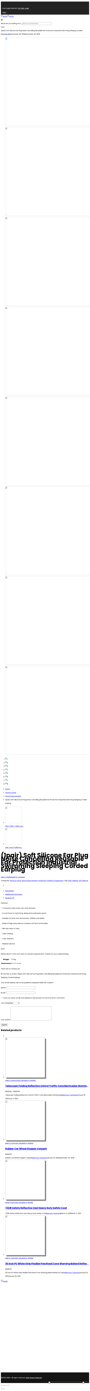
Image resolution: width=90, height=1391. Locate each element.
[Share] (6, 1385)
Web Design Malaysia (34, 1378)
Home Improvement (13, 796)
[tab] (47, 891)
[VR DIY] (4, 16)
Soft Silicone (83, 881)
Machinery (9, 1323)
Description (9, 891)
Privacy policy (10, 1337)
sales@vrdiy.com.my (9, 1371)
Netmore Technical (69, 1095)
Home (7, 789)
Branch (8, 1303)
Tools (7, 1314)
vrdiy (8, 34)
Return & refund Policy (13, 1340)
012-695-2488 (23, 8)
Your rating (5, 1003)
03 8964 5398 (6, 1367)
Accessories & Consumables (16, 1317)
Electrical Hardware (12, 1320)
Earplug (75, 881)
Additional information (13, 894)
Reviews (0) (9, 898)
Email (3, 993)
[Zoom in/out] (2, 1385)
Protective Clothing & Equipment (50, 881)
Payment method (12, 1334)
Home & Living (10, 793)
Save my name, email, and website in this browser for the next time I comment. (34, 998)
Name (4, 988)
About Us (8, 1300)
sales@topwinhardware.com (29, 1371)
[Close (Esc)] (8, 1385)
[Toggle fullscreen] (4, 1385)
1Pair (70, 881)
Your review (6, 1020)
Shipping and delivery (13, 1331)
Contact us (9, 1306)
